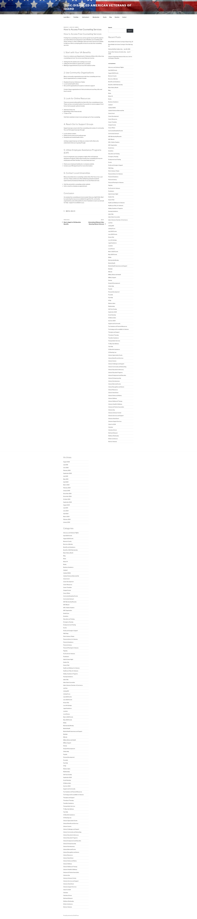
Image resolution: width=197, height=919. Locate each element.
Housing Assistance (113, 211)
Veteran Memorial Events (114, 384)
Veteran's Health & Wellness (115, 404)
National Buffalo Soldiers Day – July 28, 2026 (119, 49)
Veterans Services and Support (116, 415)
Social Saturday (112, 315)
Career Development (113, 116)
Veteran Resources (113, 389)
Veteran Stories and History (115, 395)
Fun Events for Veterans (114, 188)
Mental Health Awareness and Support (117, 266)
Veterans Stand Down (113, 418)
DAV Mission (111, 139)
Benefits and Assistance (114, 81)
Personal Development (114, 292)
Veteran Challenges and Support (116, 363)
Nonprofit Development (114, 283)
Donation (117, 17)
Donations (110, 150)
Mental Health (70, 211)
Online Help (111, 286)
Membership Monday (113, 260)
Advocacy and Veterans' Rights (116, 67)
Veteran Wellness (112, 398)
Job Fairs (110, 222)
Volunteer (110, 427)
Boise (109, 93)
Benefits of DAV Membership (115, 84)
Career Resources (112, 119)
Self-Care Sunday (112, 309)
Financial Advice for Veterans (115, 174)
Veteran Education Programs (115, 372)
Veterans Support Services (114, 421)
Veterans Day (111, 410)
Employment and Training (114, 159)
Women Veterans (112, 441)
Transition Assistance (113, 338)
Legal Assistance (112, 243)
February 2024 (66, 519)
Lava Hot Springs (112, 240)
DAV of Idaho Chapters (113, 142)
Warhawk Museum (113, 433)
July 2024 (65, 507)
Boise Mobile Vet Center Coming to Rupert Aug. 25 (120, 41)
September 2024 (67, 502)
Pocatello (110, 294)
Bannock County (112, 76)
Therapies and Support (113, 332)
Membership (96, 17)
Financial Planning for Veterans (116, 182)
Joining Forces (111, 228)
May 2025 (65, 479)
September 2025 (112, 312)
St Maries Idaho (112, 317)
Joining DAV (111, 225)
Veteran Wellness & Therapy (115, 401)
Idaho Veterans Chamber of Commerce (118, 220)
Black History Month (113, 87)
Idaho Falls (110, 214)
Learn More (66, 17)
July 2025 (65, 476)
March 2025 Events (113, 251)
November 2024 (67, 496)
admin (76, 27)
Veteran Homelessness (114, 381)
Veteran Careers (112, 361)
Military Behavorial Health (114, 274)
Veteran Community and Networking (117, 366)
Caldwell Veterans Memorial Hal (116, 110)
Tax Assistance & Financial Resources (117, 326)
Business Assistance (113, 102)
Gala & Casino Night (113, 194)
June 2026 (65, 467)
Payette (110, 289)
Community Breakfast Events (115, 130)
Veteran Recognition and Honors (116, 387)
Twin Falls (110, 346)
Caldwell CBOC (112, 107)
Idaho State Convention (114, 217)
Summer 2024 (112, 320)
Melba (109, 257)
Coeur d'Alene (111, 127)
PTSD (109, 300)
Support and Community (114, 323)
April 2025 (65, 482)
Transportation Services (114, 340)
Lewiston (110, 245)
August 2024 (66, 505)
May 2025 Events (112, 254)
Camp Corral (111, 113)
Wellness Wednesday (113, 435)
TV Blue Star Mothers (113, 343)
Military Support (112, 277)
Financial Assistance (113, 176)
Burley (109, 99)
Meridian (110, 269)
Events (105, 17)
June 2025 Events (112, 234)
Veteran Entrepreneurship (114, 378)
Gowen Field (111, 199)
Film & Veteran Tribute (113, 171)
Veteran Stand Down (113, 392)
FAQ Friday (111, 168)
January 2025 (66, 490)
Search (110, 27)
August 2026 (66, 461)
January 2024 (66, 522)
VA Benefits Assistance (114, 349)
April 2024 (65, 513)
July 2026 (65, 464)
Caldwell (110, 104)
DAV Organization (112, 145)
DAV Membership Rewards (114, 136)
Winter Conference (113, 438)
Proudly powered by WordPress (71, 915)
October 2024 (66, 499)
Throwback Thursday (113, 335)
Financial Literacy (112, 179)
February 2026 (66, 470)
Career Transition (112, 122)
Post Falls (110, 297)
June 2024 (65, 510)
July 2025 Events (112, 231)
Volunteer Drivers (112, 430)
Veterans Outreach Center (114, 412)
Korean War (111, 237)
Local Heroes (111, 248)
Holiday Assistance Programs (115, 208)
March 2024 (66, 516)
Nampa (110, 280)
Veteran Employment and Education (117, 375)
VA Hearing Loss (112, 352)
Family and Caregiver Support (115, 165)
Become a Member (113, 79)
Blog (110, 17)
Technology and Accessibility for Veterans (118, 329)
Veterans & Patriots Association (116, 407)
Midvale (110, 271)
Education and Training (114, 153)
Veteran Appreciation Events (115, 355)
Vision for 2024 (112, 424)
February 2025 (66, 487)
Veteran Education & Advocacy (116, 369)
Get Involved (85, 17)
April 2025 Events (112, 70)
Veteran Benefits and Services (115, 358)
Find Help (75, 17)
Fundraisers (111, 191)
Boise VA (110, 96)
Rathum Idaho (111, 303)
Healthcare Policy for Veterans (115, 205)
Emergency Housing (113, 156)
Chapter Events (112, 125)
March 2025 (66, 484)
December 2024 (67, 493)
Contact (124, 17)
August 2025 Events (113, 73)
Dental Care (111, 148)
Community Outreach (113, 133)
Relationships (111, 306)
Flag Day (110, 185)
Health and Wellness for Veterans (116, 202)
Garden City (111, 197)
